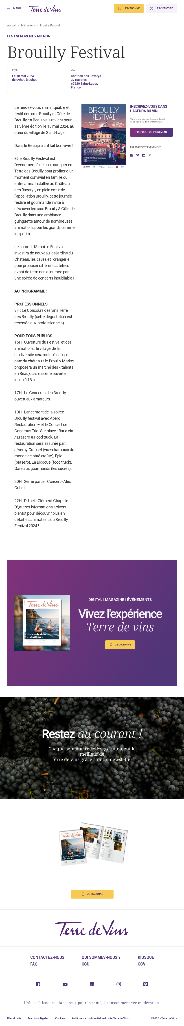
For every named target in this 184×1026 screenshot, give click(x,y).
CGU (85, 964)
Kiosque (146, 957)
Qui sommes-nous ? (101, 957)
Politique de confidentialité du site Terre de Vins (100, 1018)
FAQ (33, 964)
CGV (141, 964)
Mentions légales (38, 1018)
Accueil (11, 25)
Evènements (28, 25)
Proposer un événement (151, 132)
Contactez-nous (47, 957)
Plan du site (14, 1018)
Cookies (60, 1018)
